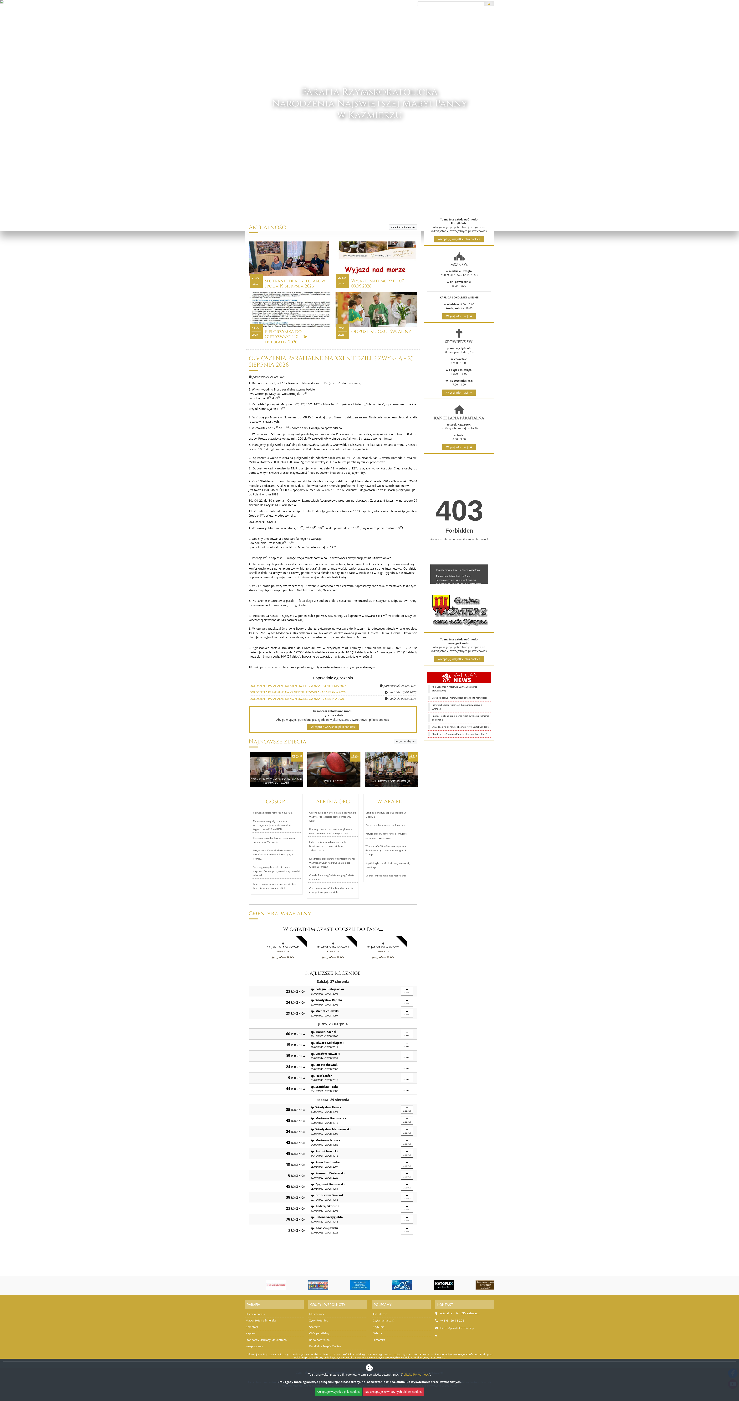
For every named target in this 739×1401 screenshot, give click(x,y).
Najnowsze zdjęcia (277, 742)
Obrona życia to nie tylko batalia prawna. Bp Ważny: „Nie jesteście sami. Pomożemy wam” (332, 817)
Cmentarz (252, 1327)
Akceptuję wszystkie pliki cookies (459, 239)
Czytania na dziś (383, 1320)
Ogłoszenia (342, 21)
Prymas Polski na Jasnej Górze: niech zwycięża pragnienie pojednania (460, 717)
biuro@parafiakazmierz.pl (263, 4)
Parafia (379, 21)
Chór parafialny (319, 1333)
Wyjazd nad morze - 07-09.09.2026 (378, 283)
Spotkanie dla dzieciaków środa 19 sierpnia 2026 (295, 283)
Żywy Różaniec (318, 1320)
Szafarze (314, 1327)
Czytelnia (379, 1327)
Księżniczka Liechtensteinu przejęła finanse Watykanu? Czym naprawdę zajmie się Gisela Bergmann (332, 863)
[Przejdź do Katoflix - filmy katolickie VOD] (432, 1285)
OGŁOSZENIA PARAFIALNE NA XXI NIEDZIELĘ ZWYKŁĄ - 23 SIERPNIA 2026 (331, 362)
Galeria (377, 1333)
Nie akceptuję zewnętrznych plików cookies (393, 1391)
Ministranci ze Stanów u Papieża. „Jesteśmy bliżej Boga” (459, 733)
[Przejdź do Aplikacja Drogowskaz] (265, 1285)
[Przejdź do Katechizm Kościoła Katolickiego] (349, 1285)
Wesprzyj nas (254, 1346)
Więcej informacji (457, 316)
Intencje (362, 21)
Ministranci (316, 1314)
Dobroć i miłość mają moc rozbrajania (385, 875)
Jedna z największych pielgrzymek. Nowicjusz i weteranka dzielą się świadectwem (327, 846)
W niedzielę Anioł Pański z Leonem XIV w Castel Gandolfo (460, 726)
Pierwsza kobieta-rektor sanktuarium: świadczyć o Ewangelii (457, 706)
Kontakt (426, 21)
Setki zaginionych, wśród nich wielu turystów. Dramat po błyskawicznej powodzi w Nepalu (276, 871)
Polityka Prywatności (415, 1374)
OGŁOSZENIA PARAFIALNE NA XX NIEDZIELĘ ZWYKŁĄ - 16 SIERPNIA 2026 (298, 692)
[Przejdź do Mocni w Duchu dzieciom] (307, 1285)
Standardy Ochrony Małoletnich (266, 1340)
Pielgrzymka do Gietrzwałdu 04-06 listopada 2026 (286, 337)
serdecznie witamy (369, 139)
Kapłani (251, 1333)
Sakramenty (402, 21)
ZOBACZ (407, 992)
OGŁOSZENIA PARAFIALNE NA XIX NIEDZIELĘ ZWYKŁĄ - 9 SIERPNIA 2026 (297, 698)
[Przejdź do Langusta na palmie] (390, 1285)
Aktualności (316, 21)
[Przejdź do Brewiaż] (474, 1285)
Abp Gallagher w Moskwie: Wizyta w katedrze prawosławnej (454, 688)
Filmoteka (379, 1340)
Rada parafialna (319, 1340)
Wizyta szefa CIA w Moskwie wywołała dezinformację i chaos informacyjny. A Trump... (273, 854)
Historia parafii (255, 1314)
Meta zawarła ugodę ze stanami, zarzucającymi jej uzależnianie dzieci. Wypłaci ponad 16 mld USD (273, 825)
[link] (283, 950)
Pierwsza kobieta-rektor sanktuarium (273, 812)
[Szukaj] (489, 3)
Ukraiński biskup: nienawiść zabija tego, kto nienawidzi (459, 697)
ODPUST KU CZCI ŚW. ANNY (381, 331)
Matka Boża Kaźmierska (261, 1320)
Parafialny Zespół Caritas (325, 1346)
